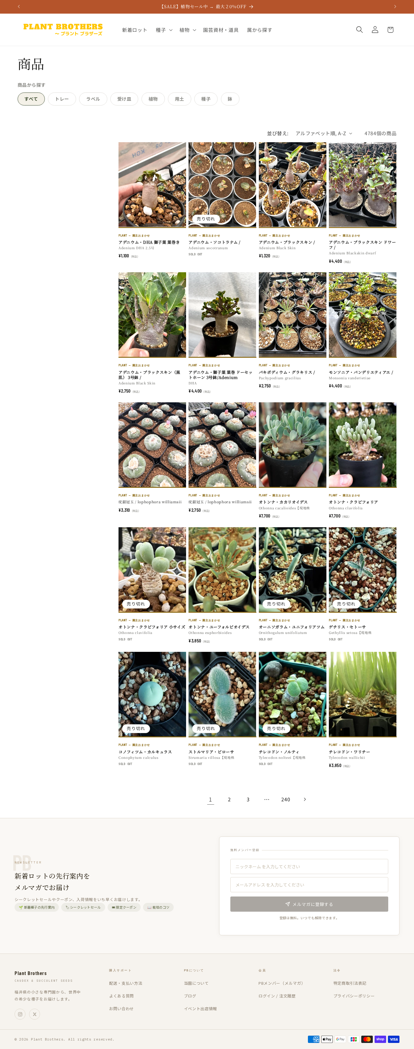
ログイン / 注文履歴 (277, 996)
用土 (179, 99)
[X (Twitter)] (34, 1014)
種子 (206, 99)
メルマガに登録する (312, 904)
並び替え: (277, 133)
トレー (62, 99)
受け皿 (124, 99)
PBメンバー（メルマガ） (282, 983)
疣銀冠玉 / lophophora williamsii (150, 501)
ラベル (93, 99)
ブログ (190, 996)
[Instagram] (20, 1014)
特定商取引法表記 (350, 983)
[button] (163, 29)
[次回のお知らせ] (395, 6)
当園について (196, 983)
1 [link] (210, 799)
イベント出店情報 (200, 1008)
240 (285, 799)
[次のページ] (304, 799)
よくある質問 (121, 996)
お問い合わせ (121, 1008)
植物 (153, 99)
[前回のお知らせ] (18, 6)
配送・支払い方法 (125, 983)
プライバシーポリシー (354, 996)
